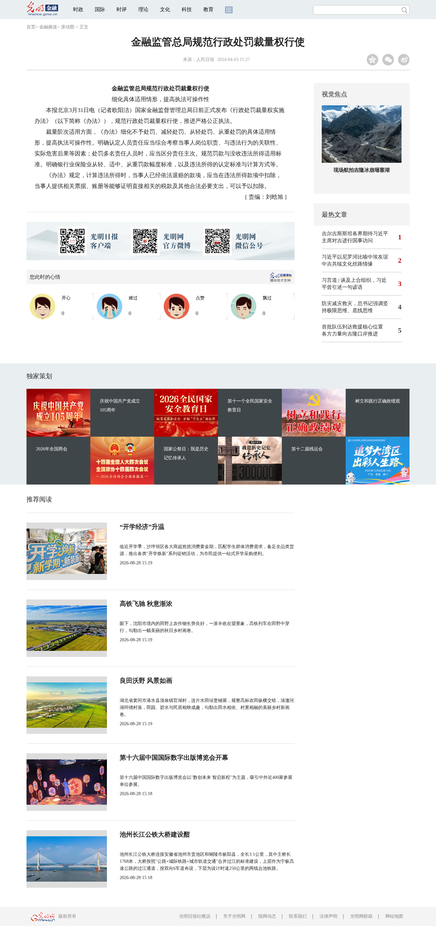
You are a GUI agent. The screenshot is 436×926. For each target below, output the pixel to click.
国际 (100, 9)
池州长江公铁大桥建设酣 (155, 834)
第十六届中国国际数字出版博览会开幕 (174, 757)
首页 (30, 27)
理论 (143, 9)
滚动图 (67, 27)
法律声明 (328, 916)
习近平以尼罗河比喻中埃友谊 (355, 257)
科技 (187, 9)
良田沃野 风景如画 (146, 680)
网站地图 (394, 916)
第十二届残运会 (307, 449)
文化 (165, 9)
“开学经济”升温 (142, 526)
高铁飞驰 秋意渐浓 (146, 603)
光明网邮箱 (361, 916)
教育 (208, 9)
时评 (122, 9)
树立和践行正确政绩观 (377, 401)
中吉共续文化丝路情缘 (347, 264)
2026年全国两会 (51, 449)
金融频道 (48, 27)
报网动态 (267, 916)
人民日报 (205, 59)
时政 (78, 9)
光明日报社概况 (194, 916)
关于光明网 (234, 916)
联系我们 (298, 916)
